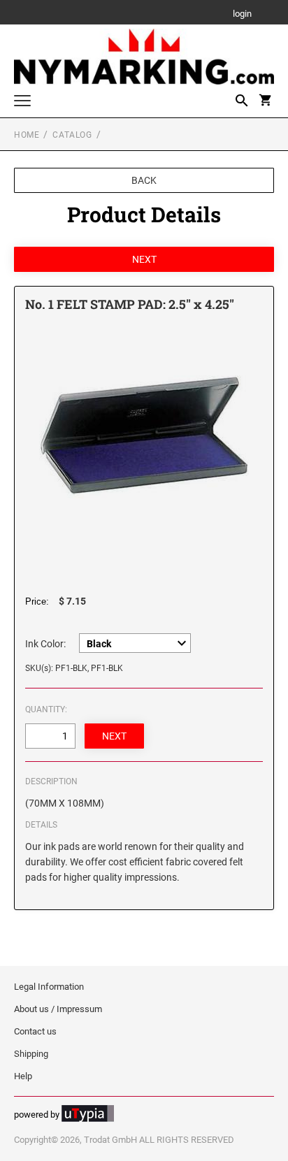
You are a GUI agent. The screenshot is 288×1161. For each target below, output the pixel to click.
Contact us (35, 1031)
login (242, 14)
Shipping (31, 1053)
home (26, 135)
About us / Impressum (58, 1009)
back (144, 180)
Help (23, 1076)
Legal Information (49, 986)
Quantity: (46, 709)
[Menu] (22, 102)
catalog (72, 135)
